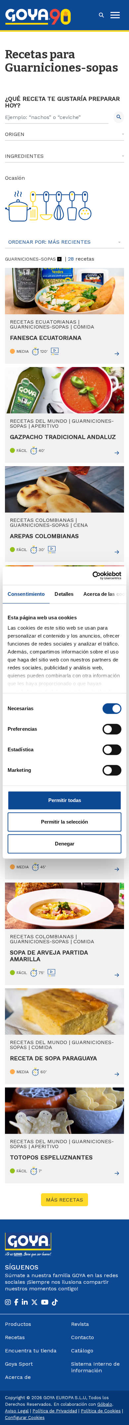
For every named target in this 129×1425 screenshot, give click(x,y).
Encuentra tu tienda (31, 1350)
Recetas (15, 1337)
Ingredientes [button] (24, 156)
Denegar (64, 843)
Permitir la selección (64, 822)
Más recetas (64, 1200)
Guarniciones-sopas (30, 259)
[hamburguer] (115, 15)
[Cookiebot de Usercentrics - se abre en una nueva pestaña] (92, 575)
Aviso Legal (17, 1410)
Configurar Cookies (25, 1417)
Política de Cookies (101, 1410)
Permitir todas (64, 800)
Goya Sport (19, 1364)
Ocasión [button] (15, 178)
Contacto (82, 1337)
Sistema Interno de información (95, 1367)
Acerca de (18, 1377)
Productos (18, 1324)
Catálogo (82, 1350)
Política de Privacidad (54, 1410)
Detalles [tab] (64, 594)
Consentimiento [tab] (26, 594)
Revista (80, 1324)
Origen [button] (14, 134)
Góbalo (104, 1404)
